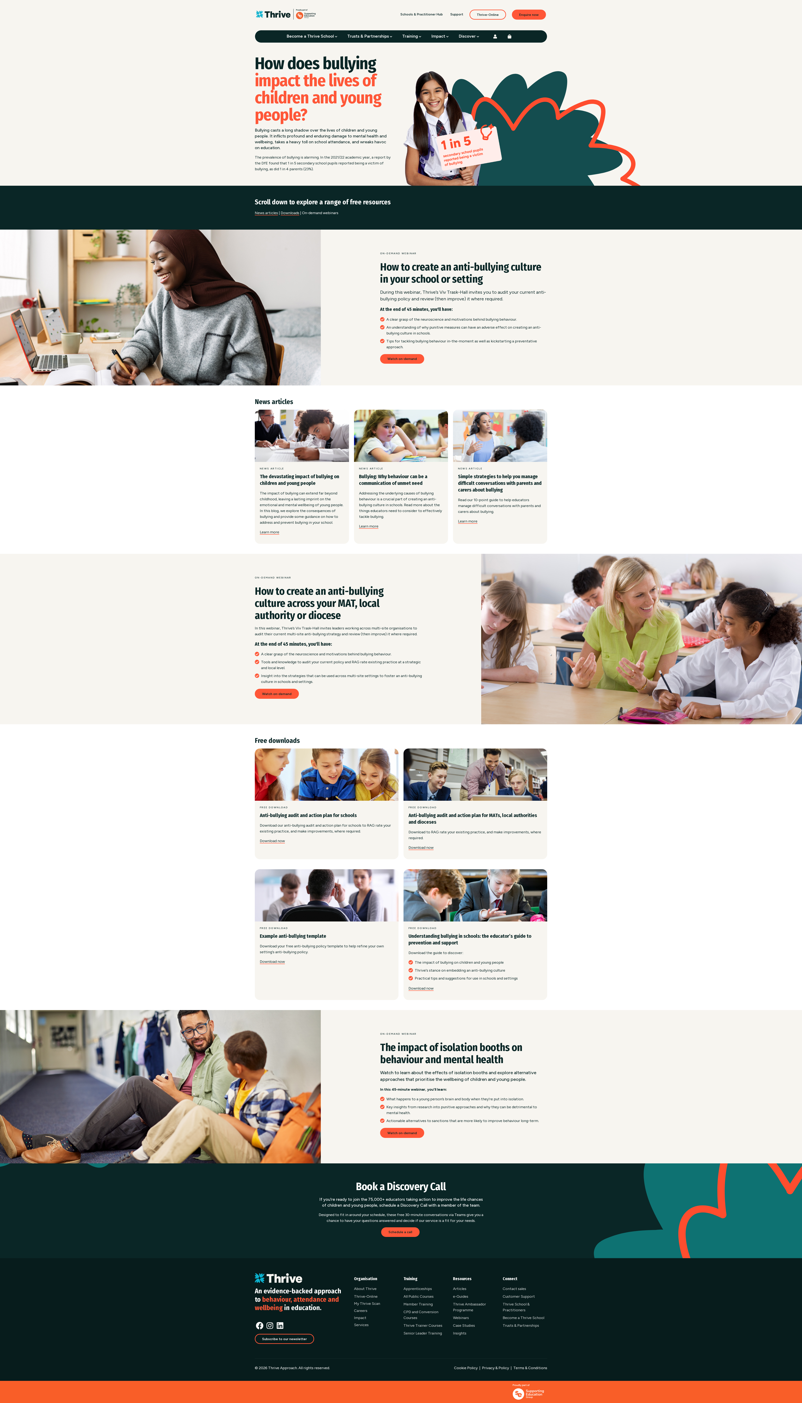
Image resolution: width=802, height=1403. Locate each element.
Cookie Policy (466, 1368)
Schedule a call (400, 1232)
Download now (272, 841)
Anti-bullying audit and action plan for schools (308, 815)
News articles (266, 213)
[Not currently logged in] (495, 36)
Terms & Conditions (530, 1368)
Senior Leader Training (423, 1333)
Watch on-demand (402, 359)
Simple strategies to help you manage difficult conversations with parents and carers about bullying (500, 483)
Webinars (461, 1317)
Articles (459, 1288)
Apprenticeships (418, 1288)
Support (456, 14)
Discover (468, 36)
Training (410, 36)
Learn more (269, 532)
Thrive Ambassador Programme (469, 1307)
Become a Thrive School (311, 36)
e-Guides (460, 1296)
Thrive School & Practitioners (516, 1307)
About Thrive (365, 1288)
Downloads (290, 213)
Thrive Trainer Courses (423, 1325)
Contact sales (514, 1288)
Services (361, 1325)
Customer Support (519, 1296)
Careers (360, 1310)
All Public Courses (419, 1296)
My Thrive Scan (367, 1303)
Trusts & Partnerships (368, 36)
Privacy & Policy (495, 1368)
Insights (459, 1333)
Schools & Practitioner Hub (421, 14)
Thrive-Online (488, 15)
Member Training (418, 1304)
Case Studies (464, 1325)
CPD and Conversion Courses (421, 1315)
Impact (438, 36)
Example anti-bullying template (293, 936)
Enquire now (529, 15)
